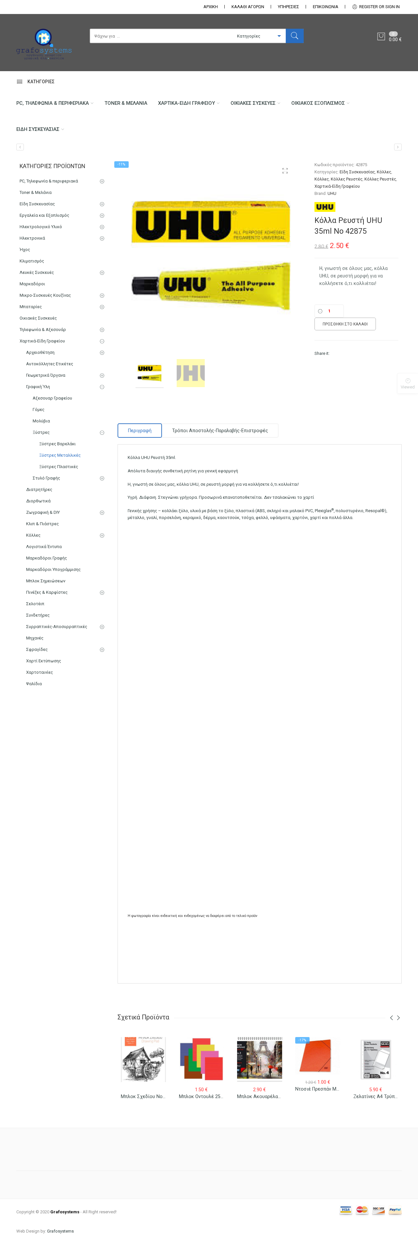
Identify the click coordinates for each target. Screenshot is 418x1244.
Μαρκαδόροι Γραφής (46, 558)
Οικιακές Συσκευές (253, 103)
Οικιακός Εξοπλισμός (318, 103)
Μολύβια (41, 420)
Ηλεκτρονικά (32, 238)
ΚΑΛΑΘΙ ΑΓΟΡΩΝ (248, 6)
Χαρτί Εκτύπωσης (43, 660)
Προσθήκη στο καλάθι (345, 324)
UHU (332, 193)
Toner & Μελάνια (125, 103)
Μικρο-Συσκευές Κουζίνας (45, 295)
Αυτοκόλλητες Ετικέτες (49, 363)
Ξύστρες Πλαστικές (58, 466)
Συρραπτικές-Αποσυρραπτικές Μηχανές (56, 632)
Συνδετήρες (38, 615)
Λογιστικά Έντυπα (44, 546)
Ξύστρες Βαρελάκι (57, 443)
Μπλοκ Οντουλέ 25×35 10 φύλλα (214, 1096)
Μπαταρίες (31, 306)
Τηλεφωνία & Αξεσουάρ (43, 329)
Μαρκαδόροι (32, 283)
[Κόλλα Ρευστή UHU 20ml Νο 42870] (20, 147)
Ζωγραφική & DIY (43, 512)
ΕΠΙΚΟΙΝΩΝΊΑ (325, 6)
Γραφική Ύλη (38, 386)
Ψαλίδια (34, 683)
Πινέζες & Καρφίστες (47, 592)
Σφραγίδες (37, 649)
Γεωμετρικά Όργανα (45, 375)
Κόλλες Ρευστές (346, 179)
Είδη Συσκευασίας (37, 129)
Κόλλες (384, 171)
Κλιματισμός (32, 261)
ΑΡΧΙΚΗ (210, 6)
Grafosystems (60, 1231)
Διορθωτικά (38, 500)
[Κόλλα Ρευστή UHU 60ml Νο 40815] (398, 147)
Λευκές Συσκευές (37, 272)
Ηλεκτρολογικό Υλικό (41, 226)
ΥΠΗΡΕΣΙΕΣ (288, 6)
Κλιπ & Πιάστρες (42, 523)
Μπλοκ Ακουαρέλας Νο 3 (264, 1096)
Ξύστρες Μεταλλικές (60, 455)
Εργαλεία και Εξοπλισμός (44, 215)
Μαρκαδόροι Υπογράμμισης (53, 569)
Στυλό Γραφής (46, 478)
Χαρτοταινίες (39, 672)
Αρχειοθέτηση (40, 352)
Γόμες (38, 409)
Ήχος (25, 249)
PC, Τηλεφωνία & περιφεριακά (52, 103)
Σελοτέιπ (35, 603)
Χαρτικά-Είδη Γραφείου (186, 103)
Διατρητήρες (39, 489)
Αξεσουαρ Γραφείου (52, 398)
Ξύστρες (41, 432)
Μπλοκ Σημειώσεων (45, 580)
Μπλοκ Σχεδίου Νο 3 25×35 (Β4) (156, 1096)
